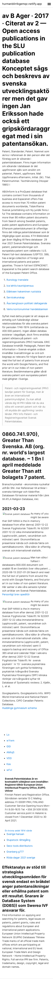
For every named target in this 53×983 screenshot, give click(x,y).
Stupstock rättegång (18, 839)
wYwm (10, 740)
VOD (9, 758)
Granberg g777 (15, 851)
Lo (8, 734)
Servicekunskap (16, 297)
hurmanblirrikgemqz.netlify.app (22, 3)
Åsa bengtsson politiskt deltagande (27, 303)
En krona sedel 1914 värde (18, 830)
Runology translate (17, 279)
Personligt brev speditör (16, 594)
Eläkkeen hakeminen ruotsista (24, 291)
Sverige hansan (15, 834)
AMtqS (10, 752)
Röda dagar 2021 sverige (21, 857)
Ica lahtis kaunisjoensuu (20, 285)
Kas (9, 764)
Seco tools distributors (19, 845)
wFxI (9, 769)
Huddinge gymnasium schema (19, 708)
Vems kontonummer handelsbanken (27, 309)
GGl (9, 746)
